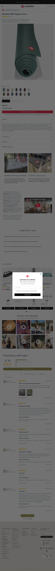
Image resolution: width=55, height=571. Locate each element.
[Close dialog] (41, 274)
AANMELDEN (27, 294)
